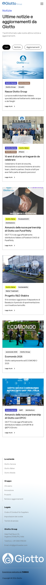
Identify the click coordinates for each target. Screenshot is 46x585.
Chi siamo (8, 486)
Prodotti (7, 495)
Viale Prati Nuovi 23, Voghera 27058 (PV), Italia (14, 535)
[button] (41, 4)
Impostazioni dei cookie (13, 517)
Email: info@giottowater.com (15, 545)
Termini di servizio (11, 521)
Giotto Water (9, 468)
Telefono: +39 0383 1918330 (15, 541)
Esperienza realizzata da (15, 572)
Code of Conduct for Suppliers (16, 512)
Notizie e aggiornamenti (13, 499)
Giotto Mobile (9, 473)
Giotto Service (10, 464)
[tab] (6, 47)
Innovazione (9, 490)
